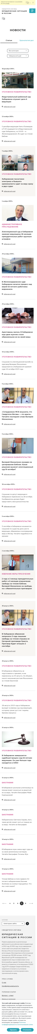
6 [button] (17, 903)
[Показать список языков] (28, 2)
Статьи (9, 40)
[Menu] (32, 10)
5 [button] (13, 903)
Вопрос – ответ (7, 995)
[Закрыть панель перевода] (33, 2)
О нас (4, 982)
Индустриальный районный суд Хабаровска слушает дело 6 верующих (16, 99)
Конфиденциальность (10, 986)
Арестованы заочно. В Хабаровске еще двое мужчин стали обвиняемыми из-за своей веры (17, 334)
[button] (4, 903)
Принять (13, 1030)
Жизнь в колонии (8, 999)
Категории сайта (10, 923)
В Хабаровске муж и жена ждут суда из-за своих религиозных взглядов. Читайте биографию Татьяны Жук (17, 851)
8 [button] (25, 903)
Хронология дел (27, 40)
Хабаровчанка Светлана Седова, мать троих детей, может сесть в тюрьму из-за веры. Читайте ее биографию (17, 822)
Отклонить (27, 1030)
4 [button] (9, 903)
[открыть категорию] (27, 923)
